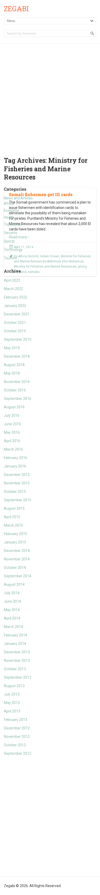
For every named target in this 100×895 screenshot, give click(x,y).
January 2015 (15, 542)
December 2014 (17, 551)
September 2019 (17, 339)
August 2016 (14, 407)
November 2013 (17, 660)
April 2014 (12, 618)
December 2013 (17, 652)
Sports (9, 241)
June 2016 (12, 424)
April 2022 (12, 280)
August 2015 (14, 508)
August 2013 (14, 686)
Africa (9, 203)
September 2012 (17, 753)
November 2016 (17, 382)
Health (9, 217)
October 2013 (15, 669)
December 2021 (17, 314)
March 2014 (13, 627)
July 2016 (11, 415)
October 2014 (15, 568)
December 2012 (17, 728)
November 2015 (17, 483)
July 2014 (11, 593)
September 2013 (17, 677)
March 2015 (13, 525)
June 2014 (12, 601)
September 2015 (17, 500)
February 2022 (15, 297)
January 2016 (15, 466)
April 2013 (12, 711)
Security (10, 233)
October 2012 (15, 745)
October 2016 (15, 390)
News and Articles (18, 198)
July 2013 (11, 694)
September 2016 (17, 399)
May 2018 (12, 373)
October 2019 (15, 331)
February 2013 (15, 720)
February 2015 (15, 534)
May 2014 (12, 610)
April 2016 (12, 441)
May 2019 (12, 348)
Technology (13, 250)
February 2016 (15, 458)
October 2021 (15, 323)
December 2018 (17, 356)
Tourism (10, 258)
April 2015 (12, 517)
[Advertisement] (50, 96)
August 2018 (14, 365)
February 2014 (15, 635)
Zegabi (16, 8)
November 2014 (17, 559)
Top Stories (13, 224)
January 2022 (15, 306)
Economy (11, 210)
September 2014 (17, 576)
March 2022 (13, 289)
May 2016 (12, 432)
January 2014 (15, 644)
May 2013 (12, 703)
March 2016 (13, 449)
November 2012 (17, 736)
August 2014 (14, 584)
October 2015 (15, 491)
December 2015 (17, 475)
